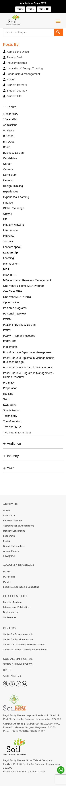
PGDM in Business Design (19, 324)
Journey (8, 241)
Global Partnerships (14, 546)
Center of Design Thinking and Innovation (25, 649)
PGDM (20, 9)
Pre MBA (8, 382)
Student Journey (17, 90)
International (10, 230)
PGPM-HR (44, 9)
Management (11, 263)
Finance (8, 202)
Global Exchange (13, 208)
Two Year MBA (12, 427)
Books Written (11, 612)
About (6, 510)
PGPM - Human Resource (19, 335)
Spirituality (9, 515)
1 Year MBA (10, 113)
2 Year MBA (10, 119)
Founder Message (13, 520)
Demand (8, 180)
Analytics (8, 130)
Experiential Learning (16, 197)
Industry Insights (17, 62)
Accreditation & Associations (18, 525)
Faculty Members (12, 602)
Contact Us (12, 676)
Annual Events (11, 551)
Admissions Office (18, 51)
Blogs (7, 670)
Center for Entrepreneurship (18, 634)
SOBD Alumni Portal (18, 664)
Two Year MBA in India (17, 432)
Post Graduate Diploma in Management (27, 352)
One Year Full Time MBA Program (24, 285)
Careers (8, 169)
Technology (10, 415)
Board (6, 147)
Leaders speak (12, 247)
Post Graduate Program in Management (27, 367)
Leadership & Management (23, 74)
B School (8, 136)
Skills (6, 399)
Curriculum (9, 174)
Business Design (13, 152)
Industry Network (13, 224)
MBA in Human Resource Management (27, 280)
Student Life (14, 96)
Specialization (11, 410)
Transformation (12, 421)
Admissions (10, 125)
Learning (8, 258)
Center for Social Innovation (18, 639)
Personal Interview (14, 313)
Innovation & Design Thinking (25, 68)
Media (6, 541)
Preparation (10, 388)
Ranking (8, 393)
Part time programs (15, 308)
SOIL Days (9, 404)
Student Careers (17, 85)
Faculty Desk (15, 57)
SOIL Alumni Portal (18, 659)
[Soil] (13, 16)
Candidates (10, 158)
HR (5, 219)
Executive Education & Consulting (21, 587)
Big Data (8, 141)
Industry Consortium (14, 531)
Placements (10, 346)
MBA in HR (10, 274)
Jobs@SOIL (9, 556)
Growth (7, 213)
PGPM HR (9, 341)
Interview (8, 235)
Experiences (10, 191)
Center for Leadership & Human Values (24, 644)
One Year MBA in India (17, 296)
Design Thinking (13, 186)
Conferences (9, 617)
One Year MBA (12, 291)
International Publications (17, 607)
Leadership (10, 252)
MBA (6, 269)
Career (7, 163)
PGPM (31, 9)
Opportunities (11, 302)
